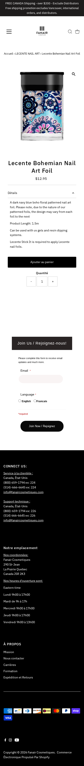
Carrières (9, 665)
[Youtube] (17, 740)
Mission (8, 652)
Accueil (8, 53)
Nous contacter (13, 658)
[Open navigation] (12, 31)
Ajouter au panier (42, 262)
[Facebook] (5, 740)
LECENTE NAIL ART (27, 53)
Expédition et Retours (18, 677)
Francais (41, 401)
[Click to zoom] (73, 74)
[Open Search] (70, 32)
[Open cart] (77, 32)
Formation (10, 671)
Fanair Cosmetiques (41, 752)
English (26, 401)
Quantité (42, 273)
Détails (12, 193)
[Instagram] (10, 740)
